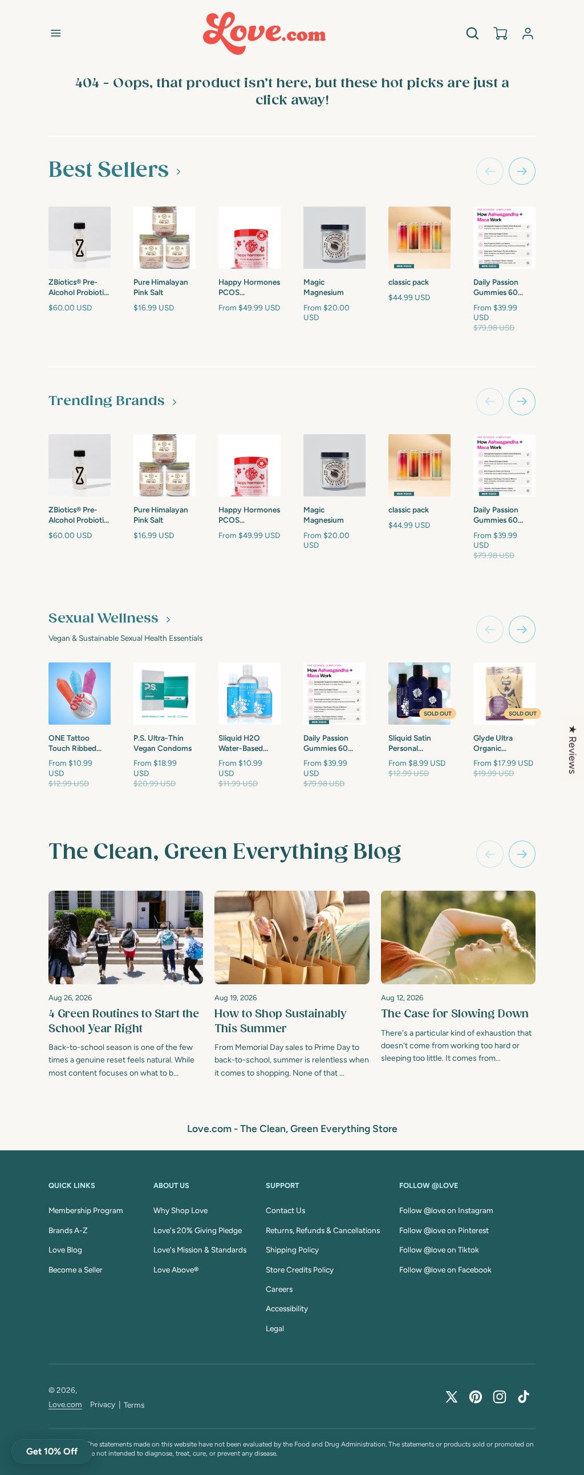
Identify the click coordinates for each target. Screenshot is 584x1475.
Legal (275, 1328)
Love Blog (65, 1249)
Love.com (65, 1404)
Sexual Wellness (103, 618)
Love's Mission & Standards (199, 1249)
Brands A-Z (68, 1230)
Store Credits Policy (300, 1269)
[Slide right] (522, 171)
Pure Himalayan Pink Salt (160, 287)
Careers (279, 1289)
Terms (134, 1404)
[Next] (522, 854)
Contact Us (285, 1210)
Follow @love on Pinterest (444, 1230)
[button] (56, 33)
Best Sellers (108, 171)
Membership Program (85, 1210)
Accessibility (287, 1308)
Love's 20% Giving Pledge (197, 1230)
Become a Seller (75, 1269)
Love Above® (175, 1269)
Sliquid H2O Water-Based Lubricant (240, 743)
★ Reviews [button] (573, 749)
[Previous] (490, 854)
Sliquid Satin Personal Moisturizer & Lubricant (411, 743)
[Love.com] (264, 33)
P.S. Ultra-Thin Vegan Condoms (162, 743)
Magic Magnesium (323, 287)
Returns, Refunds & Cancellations (323, 1230)
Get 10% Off (52, 1451)
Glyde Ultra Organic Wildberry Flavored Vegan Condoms (500, 743)
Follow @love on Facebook (445, 1269)
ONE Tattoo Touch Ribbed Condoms (72, 743)
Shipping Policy (292, 1249)
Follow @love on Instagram (446, 1210)
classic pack (408, 281)
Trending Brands (106, 401)
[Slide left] (490, 171)
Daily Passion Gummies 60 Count (495, 287)
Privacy (102, 1404)
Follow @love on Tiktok (439, 1249)
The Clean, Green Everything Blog (224, 852)
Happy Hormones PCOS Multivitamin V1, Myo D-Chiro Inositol (249, 287)
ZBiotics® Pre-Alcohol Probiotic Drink (78, 287)
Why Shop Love (180, 1210)
